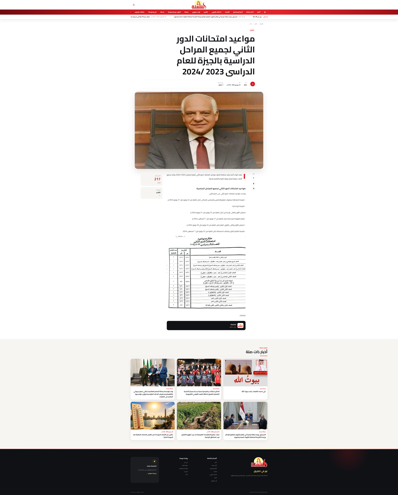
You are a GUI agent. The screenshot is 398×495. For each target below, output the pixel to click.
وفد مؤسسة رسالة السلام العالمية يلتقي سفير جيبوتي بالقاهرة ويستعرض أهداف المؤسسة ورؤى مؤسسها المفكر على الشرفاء (153, 394)
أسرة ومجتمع (238, 12)
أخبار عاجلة (250, 12)
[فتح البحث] (133, 4)
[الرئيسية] (264, 12)
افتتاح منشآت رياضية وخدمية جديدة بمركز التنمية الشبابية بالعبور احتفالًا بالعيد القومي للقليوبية (201, 393)
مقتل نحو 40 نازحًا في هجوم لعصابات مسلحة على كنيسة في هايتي (176, 17)
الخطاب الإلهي (216, 12)
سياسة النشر (185, 465)
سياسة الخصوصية (183, 468)
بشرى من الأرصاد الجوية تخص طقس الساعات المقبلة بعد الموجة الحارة (153, 436)
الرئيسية (261, 24)
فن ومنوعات (152, 12)
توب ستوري (196, 12)
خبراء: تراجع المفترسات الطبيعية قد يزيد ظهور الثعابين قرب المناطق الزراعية (200, 436)
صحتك (162, 12)
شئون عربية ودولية (174, 12)
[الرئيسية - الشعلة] (199, 4)
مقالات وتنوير (139, 12)
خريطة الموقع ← (152, 473)
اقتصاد (227, 12)
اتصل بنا (186, 471)
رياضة (186, 12)
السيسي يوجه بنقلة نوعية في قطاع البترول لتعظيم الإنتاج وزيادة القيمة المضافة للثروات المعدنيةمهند (248, 17)
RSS (187, 474)
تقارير (206, 12)
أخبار (258, 12)
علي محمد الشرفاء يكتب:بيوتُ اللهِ (254, 391)
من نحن (186, 462)
